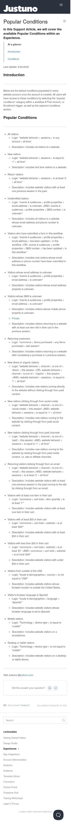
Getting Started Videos (14, 737)
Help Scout (47, 811)
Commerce (8, 781)
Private (15, 318)
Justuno (24, 811)
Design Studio (10, 743)
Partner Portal (10, 787)
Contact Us (25, 705)
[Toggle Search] (63, 720)
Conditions (13, 59)
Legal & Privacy (11, 803)
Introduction (14, 51)
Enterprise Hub (10, 792)
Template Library (11, 776)
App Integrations (11, 754)
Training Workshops (13, 798)
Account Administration (14, 759)
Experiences (10, 748)
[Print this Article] (64, 21)
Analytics (8, 765)
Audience (8, 770)
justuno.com (26, 675)
